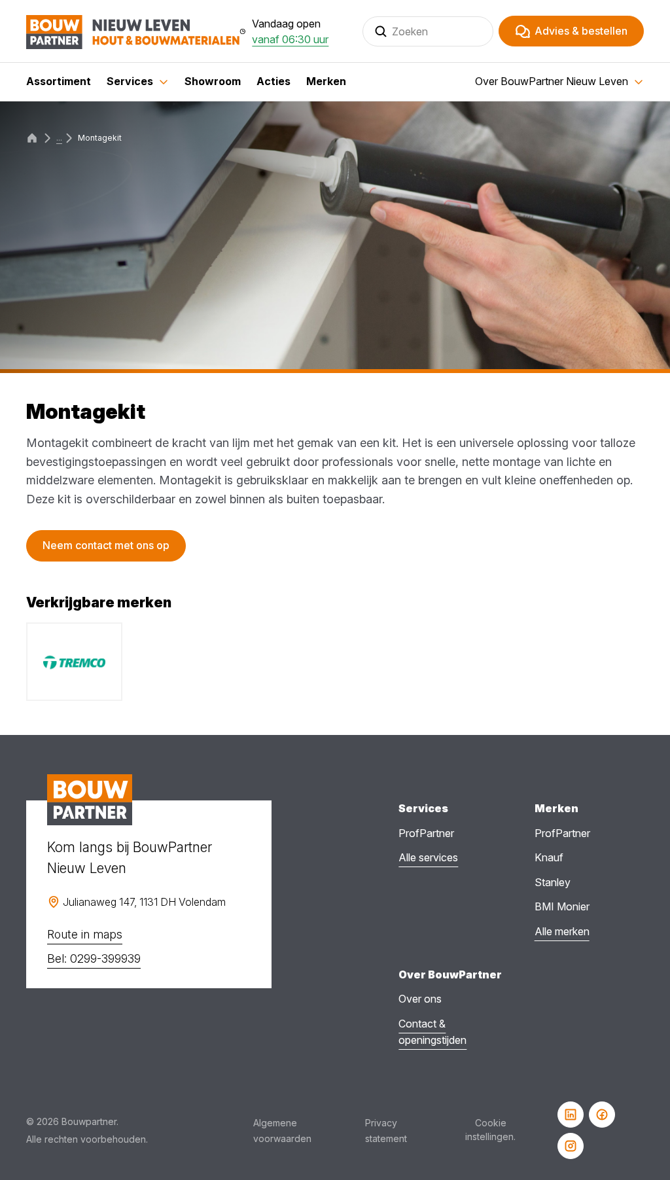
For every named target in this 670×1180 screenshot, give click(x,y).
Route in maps (84, 934)
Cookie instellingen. (490, 1129)
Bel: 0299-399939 (94, 958)
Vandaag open (290, 31)
